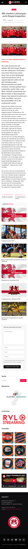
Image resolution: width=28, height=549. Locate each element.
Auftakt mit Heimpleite (7, 197)
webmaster (10, 20)
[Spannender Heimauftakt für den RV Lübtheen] (14, 309)
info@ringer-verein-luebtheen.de (13, 509)
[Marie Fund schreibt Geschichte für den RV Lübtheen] (14, 251)
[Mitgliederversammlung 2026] (14, 271)
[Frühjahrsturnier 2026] (14, 232)
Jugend (14, 9)
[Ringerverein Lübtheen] (15, 2)
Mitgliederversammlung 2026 (10, 280)
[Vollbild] (24, 486)
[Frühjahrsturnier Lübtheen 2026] (14, 290)
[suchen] (26, 2)
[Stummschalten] (22, 486)
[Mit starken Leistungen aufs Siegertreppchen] (14, 37)
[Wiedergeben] (3, 486)
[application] (14, 481)
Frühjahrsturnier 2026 (7, 241)
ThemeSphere (22, 544)
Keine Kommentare (9, 22)
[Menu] (2, 2)
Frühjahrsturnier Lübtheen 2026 (10, 299)
